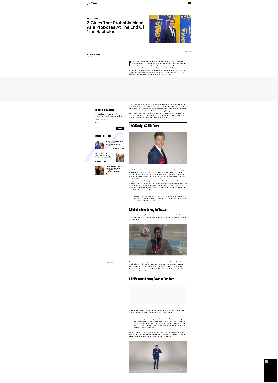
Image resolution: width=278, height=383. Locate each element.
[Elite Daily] (92, 3)
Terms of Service (118, 121)
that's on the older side (144, 183)
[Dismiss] (276, 360)
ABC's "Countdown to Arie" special (146, 185)
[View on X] (158, 295)
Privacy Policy (97, 122)
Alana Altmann (94, 54)
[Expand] (266, 360)
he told (176, 262)
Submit (120, 128)
